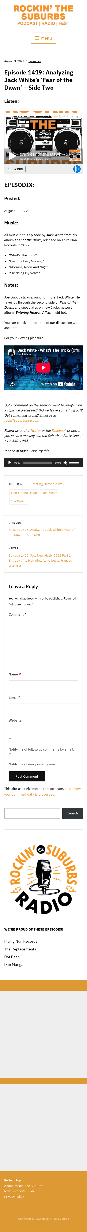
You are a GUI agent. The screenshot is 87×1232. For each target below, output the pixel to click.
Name (15, 674)
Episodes (35, 61)
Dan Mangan (15, 964)
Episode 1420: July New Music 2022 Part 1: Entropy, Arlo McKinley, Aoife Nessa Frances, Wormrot (41, 560)
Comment (18, 614)
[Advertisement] (43, 1034)
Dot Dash (12, 956)
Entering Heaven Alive (46, 484)
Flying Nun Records (20, 941)
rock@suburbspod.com (21, 420)
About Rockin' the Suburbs (23, 1186)
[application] (43, 462)
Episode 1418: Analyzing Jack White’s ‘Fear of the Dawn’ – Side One (42, 532)
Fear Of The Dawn (24, 493)
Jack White (49, 493)
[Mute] (65, 463)
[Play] (10, 463)
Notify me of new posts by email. (33, 764)
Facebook (59, 430)
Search (72, 813)
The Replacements (20, 949)
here (14, 328)
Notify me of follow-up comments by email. (41, 749)
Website (15, 720)
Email (14, 697)
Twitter (35, 430)
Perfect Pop (12, 1180)
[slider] (75, 462)
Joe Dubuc (18, 501)
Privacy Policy (14, 1197)
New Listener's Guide (19, 1191)
